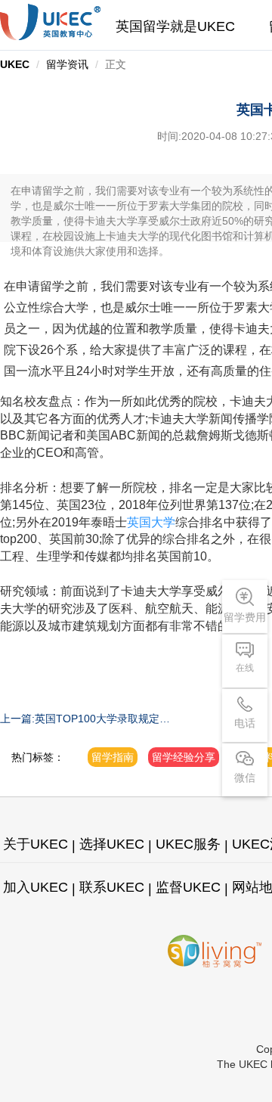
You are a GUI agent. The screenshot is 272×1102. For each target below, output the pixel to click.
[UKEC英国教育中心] (50, 22)
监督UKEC (188, 887)
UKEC (14, 64)
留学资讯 (67, 64)
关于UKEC (35, 844)
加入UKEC (35, 887)
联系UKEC (111, 887)
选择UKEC (111, 844)
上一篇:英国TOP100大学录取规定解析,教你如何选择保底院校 (85, 719)
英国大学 (151, 522)
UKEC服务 (188, 844)
